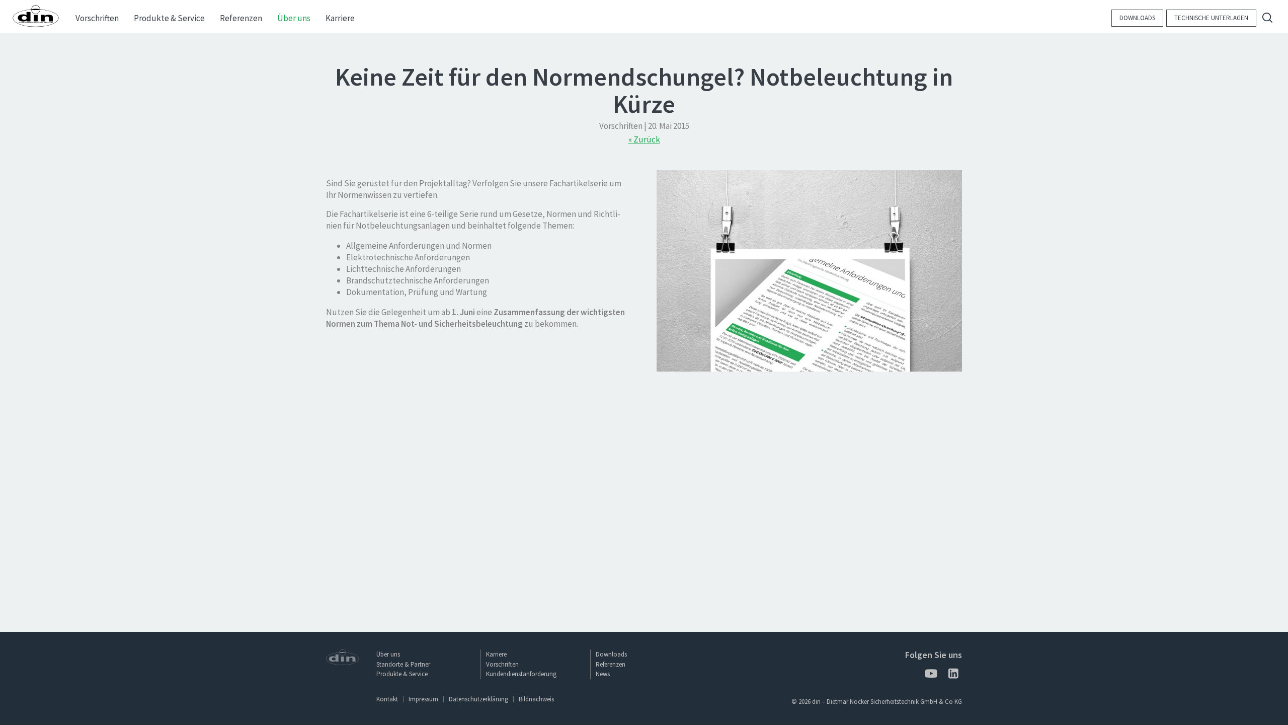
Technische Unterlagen (1211, 18)
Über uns (388, 654)
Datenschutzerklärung (478, 699)
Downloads (1137, 18)
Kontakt (387, 699)
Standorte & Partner (403, 664)
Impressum (423, 699)
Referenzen (610, 664)
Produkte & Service (402, 674)
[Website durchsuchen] (1267, 19)
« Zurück (644, 139)
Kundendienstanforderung (521, 674)
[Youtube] (930, 675)
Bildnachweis (536, 699)
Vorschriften (502, 664)
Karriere (496, 654)
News (603, 674)
